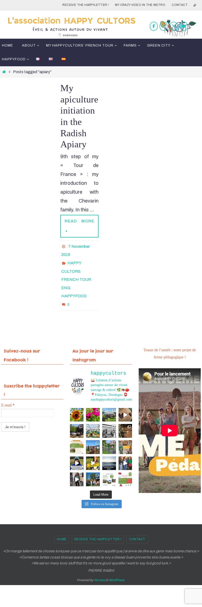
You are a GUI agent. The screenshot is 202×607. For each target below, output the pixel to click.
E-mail (8, 394)
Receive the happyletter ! (85, 5)
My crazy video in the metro (140, 5)
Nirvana (99, 569)
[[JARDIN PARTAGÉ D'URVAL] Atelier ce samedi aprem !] (109, 436)
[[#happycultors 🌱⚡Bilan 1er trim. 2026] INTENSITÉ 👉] (93, 436)
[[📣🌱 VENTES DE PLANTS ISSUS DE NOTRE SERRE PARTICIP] (109, 403)
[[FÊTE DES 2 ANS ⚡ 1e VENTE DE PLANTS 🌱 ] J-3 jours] (93, 420)
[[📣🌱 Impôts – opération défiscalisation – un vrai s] (77, 468)
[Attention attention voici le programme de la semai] (125, 436)
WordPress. (117, 569)
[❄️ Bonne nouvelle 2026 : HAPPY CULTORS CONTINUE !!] (109, 452)
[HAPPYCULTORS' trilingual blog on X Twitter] (174, 26)
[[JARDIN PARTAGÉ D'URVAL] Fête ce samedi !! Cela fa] (77, 403)
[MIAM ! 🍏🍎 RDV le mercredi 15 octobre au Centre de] (125, 468)
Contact (180, 5)
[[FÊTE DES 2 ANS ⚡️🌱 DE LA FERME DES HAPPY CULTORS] (125, 403)
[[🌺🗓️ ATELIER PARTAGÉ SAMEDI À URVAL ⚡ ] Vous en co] (93, 403)
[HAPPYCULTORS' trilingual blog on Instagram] (164, 26)
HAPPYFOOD (74, 287)
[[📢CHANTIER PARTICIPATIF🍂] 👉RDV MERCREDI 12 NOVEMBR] (93, 468)
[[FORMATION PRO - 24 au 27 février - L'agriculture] (77, 452)
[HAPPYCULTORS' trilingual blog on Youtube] (184, 26)
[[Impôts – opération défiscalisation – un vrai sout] (125, 452)
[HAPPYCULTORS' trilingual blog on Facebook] (154, 26)
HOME (62, 528)
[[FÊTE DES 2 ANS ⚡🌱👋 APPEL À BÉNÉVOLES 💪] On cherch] (109, 420)
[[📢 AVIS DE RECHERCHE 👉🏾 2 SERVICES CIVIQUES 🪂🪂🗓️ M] (93, 452)
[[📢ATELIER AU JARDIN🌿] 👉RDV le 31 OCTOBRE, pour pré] (109, 468)
